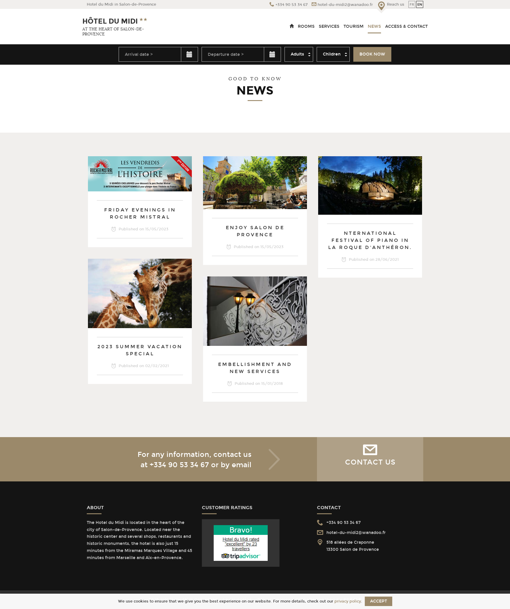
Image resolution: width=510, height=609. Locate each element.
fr (412, 4)
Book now (372, 54)
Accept (378, 601)
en (419, 4)
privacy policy (347, 601)
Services (329, 26)
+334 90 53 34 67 (179, 465)
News (374, 26)
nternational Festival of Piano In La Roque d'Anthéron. (370, 240)
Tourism (354, 26)
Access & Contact (406, 26)
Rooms (306, 26)
